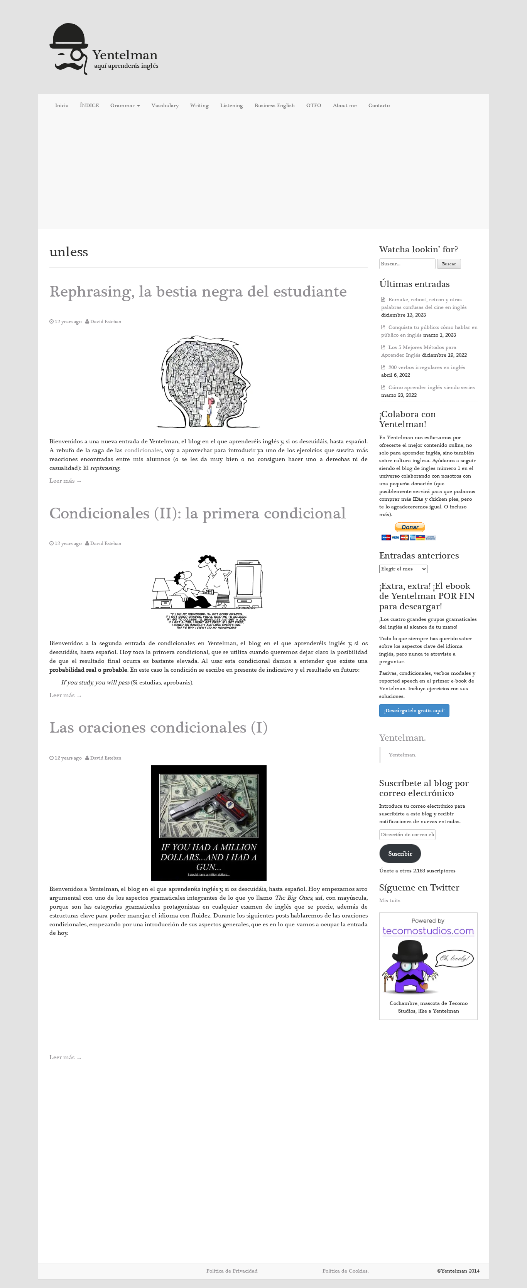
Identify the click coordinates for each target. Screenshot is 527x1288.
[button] (209, 381)
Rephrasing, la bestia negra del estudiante (198, 292)
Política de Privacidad (232, 1271)
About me (345, 105)
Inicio (61, 105)
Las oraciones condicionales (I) (158, 728)
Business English (275, 105)
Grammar (123, 105)
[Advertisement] (263, 173)
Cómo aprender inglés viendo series (431, 387)
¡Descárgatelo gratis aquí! (414, 710)
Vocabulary (165, 105)
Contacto (379, 105)
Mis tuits (389, 900)
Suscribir (400, 853)
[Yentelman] (104, 48)
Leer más (65, 480)
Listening (231, 105)
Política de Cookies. (346, 1271)
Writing (199, 105)
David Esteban (106, 321)
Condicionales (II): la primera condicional (197, 514)
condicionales (143, 450)
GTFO (313, 105)
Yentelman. (402, 738)
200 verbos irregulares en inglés (426, 367)
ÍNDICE (89, 105)
